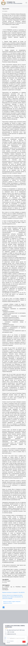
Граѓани (4, 595)
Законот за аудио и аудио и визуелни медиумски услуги (11, 602)
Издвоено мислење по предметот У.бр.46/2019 (13, 592)
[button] (26, 2)
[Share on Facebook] (3, 607)
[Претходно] (18, 642)
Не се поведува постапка (16, 595)
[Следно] (21, 642)
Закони (8, 595)
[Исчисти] (24, 642)
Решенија (10, 598)
